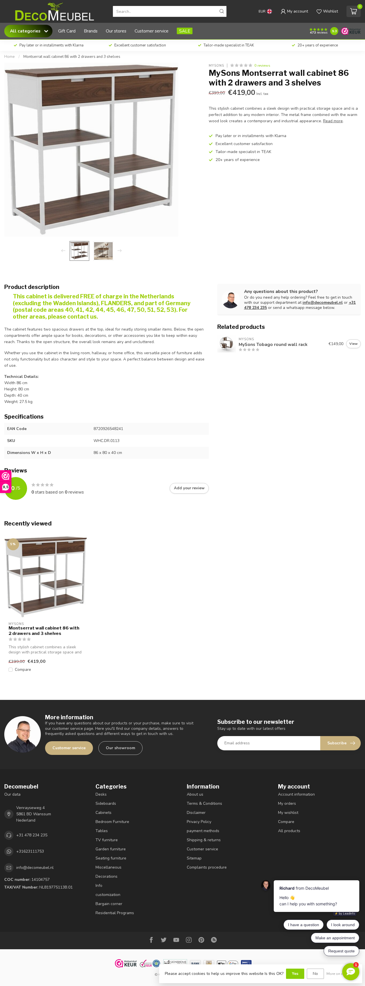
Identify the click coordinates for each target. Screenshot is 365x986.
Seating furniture (111, 858)
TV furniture (107, 840)
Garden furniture (111, 849)
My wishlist (288, 812)
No (315, 973)
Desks (101, 794)
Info (99, 885)
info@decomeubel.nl (323, 302)
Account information (296, 794)
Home (9, 56)
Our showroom (120, 748)
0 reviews (262, 65)
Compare (23, 669)
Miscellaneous (108, 867)
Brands (91, 31)
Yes (295, 973)
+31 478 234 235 (31, 835)
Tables (102, 831)
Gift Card (67, 31)
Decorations (106, 876)
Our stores (116, 31)
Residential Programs (115, 913)
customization (108, 894)
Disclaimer (196, 812)
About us (195, 794)
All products (289, 831)
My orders (287, 803)
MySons (216, 65)
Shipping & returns (204, 840)
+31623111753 (30, 851)
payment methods (203, 831)
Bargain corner (109, 903)
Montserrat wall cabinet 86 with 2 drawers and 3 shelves (71, 56)
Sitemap (194, 858)
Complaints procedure (207, 867)
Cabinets (103, 812)
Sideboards (106, 803)
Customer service (152, 31)
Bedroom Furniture (112, 821)
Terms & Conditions (204, 803)
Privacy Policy (199, 821)
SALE (184, 31)
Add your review (189, 488)
